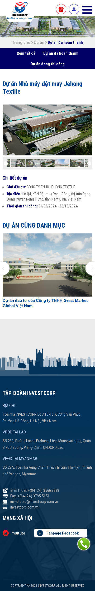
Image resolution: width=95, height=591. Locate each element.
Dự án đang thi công (48, 63)
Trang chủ (21, 42)
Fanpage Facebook (62, 533)
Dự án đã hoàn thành (65, 42)
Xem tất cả (26, 53)
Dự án (39, 42)
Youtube (18, 533)
